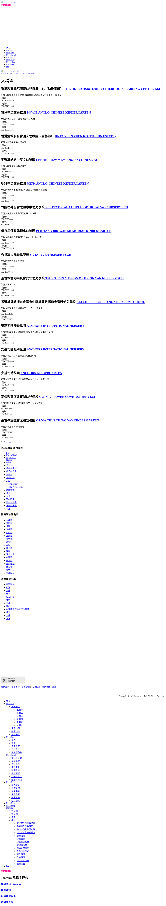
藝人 (13, 740)
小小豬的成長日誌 (14, 487)
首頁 (8, 48)
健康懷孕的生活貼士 (26, 826)
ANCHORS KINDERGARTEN (41, 373)
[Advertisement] (83, 26)
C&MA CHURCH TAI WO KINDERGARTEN (67, 420)
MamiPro (10, 53)
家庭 (8, 481)
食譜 (8, 509)
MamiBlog (10, 60)
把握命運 (15, 794)
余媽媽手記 (11, 468)
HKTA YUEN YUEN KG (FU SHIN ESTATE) (85, 136)
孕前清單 (21, 857)
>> (10, 442)
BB (7, 453)
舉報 (54, 687)
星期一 (20, 710)
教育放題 (15, 797)
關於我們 (5, 687)
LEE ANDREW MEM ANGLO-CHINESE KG (67, 159)
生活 (8, 496)
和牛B (9, 474)
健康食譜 (15, 788)
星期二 (20, 713)
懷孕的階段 (22, 845)
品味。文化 (16, 776)
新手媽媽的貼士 (24, 851)
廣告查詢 (46, 687)
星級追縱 (15, 761)
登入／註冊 (6, 5)
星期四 (20, 719)
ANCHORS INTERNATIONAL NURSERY (55, 325)
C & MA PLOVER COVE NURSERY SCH (67, 396)
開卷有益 (15, 785)
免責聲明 (26, 687)
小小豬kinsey (12, 484)
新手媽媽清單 (23, 860)
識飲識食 (15, 767)
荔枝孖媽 (10, 499)
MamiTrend (11, 55)
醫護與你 (15, 770)
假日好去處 (11, 471)
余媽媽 (9, 465)
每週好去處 (16, 758)
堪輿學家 (15, 746)
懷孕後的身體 (23, 848)
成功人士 (15, 749)
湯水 (8, 493)
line (7, 67)
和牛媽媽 (10, 478)
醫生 (13, 743)
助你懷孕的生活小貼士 (27, 829)
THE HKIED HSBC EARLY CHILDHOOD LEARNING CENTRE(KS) (112, 88)
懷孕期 (14, 814)
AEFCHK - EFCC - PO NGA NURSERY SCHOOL (111, 302)
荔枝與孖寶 (11, 502)
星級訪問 (15, 728)
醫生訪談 (15, 731)
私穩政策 (36, 687)
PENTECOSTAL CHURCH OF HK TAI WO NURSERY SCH (86, 207)
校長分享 (15, 735)
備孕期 (14, 811)
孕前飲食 (21, 839)
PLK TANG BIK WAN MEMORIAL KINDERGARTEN (73, 231)
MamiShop (10, 62)
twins (8, 462)
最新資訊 (15, 764)
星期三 (20, 716)
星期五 (20, 722)
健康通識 (15, 791)
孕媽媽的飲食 (23, 842)
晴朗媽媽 (10, 490)
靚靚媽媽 (15, 773)
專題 (13, 820)
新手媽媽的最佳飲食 (26, 832)
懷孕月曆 (21, 864)
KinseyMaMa (12, 455)
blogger (9, 460)
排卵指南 (21, 836)
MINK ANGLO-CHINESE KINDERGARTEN (58, 183)
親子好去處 (11, 506)
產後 (13, 817)
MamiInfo (10, 64)
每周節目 (15, 707)
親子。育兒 (16, 780)
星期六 (20, 725)
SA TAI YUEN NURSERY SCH (50, 254)
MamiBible (10, 57)
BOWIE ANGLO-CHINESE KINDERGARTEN (59, 112)
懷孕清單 (21, 854)
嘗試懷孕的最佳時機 (26, 823)
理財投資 (15, 801)
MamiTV (10, 50)
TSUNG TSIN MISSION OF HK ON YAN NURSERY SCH (84, 278)
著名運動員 (16, 752)
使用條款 (15, 687)
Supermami (11, 457)
